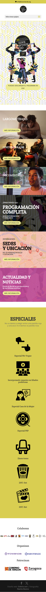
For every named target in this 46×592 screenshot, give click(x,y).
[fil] (12, 537)
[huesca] (19, 537)
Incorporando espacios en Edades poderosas (23, 381)
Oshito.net (23, 586)
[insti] (23, 537)
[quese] (40, 537)
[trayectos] (44, 537)
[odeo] (33, 537)
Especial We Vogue (23, 355)
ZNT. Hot (23, 507)
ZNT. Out (23, 482)
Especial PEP (23, 430)
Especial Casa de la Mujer (23, 406)
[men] (26, 537)
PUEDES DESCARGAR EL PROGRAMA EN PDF (23, 87)
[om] (5, 537)
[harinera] (16, 537)
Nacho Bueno (23, 589)
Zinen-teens (23, 458)
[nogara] (30, 537)
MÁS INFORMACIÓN (11, 130)
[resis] (2, 537)
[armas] (9, 537)
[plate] (37, 537)
